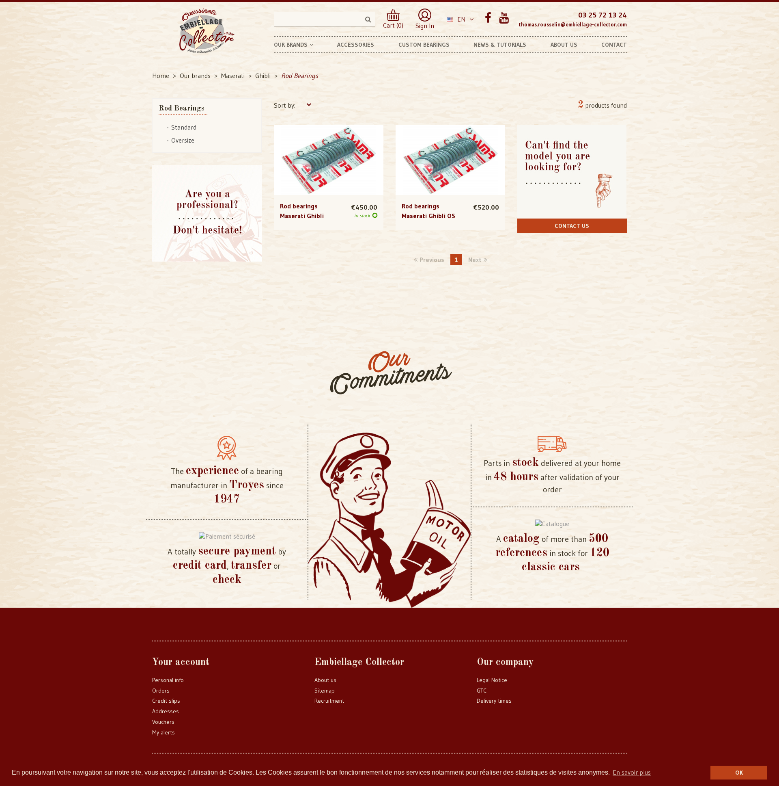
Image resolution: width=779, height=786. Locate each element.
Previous (432, 260)
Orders (161, 690)
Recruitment (329, 700)
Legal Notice (492, 680)
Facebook (488, 18)
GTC (481, 690)
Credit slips (166, 700)
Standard (183, 127)
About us (325, 680)
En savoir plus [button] (632, 772)
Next (475, 260)
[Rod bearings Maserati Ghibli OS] (450, 160)
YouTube (504, 18)
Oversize (182, 140)
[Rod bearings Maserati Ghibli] (328, 160)
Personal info (168, 680)
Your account (180, 662)
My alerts (163, 732)
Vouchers (163, 721)
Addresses (165, 711)
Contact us (572, 226)
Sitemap (324, 690)
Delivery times (494, 700)
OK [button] (739, 772)
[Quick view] (328, 143)
